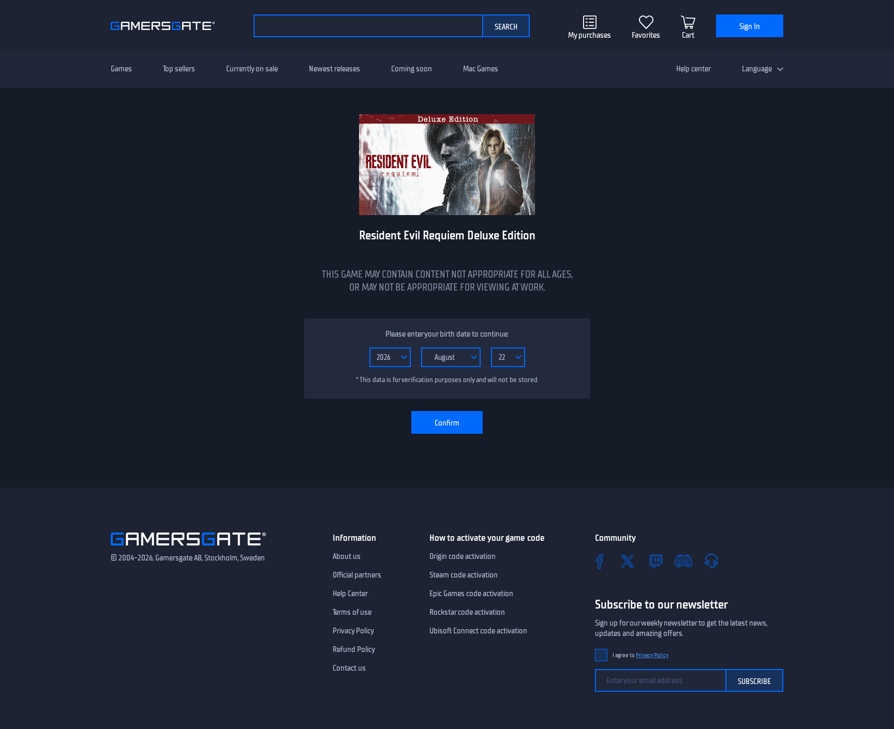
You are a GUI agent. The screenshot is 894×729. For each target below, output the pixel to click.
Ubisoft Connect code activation (478, 631)
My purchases (589, 35)
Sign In (749, 26)
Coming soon (411, 69)
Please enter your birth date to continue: (447, 334)
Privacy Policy (353, 631)
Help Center (350, 593)
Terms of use (352, 612)
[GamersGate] (188, 547)
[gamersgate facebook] (600, 561)
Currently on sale (252, 69)
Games (121, 69)
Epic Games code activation (471, 593)
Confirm (447, 423)
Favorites (646, 35)
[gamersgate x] (628, 561)
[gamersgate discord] (683, 561)
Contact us (349, 668)
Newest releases (334, 69)
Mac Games (480, 69)
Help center (693, 69)
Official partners (357, 575)
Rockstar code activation (467, 612)
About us (347, 556)
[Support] (711, 561)
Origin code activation (462, 556)
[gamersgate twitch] (655, 561)
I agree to (640, 655)
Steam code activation (463, 575)
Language (757, 69)
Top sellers (179, 69)
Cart (688, 35)
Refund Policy (354, 649)
